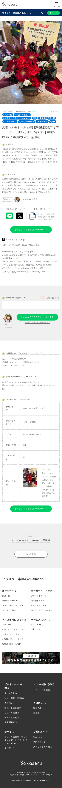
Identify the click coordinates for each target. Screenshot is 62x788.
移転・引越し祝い (13, 708)
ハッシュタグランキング (41, 610)
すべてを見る (11, 693)
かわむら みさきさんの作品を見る (37, 323)
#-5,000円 (7, 115)
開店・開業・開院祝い (15, 698)
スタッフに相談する (11, 610)
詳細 (33, 111)
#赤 (34, 118)
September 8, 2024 (36, 272)
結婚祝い (37, 713)
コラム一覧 (7, 624)
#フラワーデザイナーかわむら (16, 118)
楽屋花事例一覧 (38, 601)
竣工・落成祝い (12, 717)
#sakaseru (6, 252)
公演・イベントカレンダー (13, 629)
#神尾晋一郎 (42, 122)
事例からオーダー (10, 601)
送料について (39, 742)
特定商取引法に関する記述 (19, 775)
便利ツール (10, 748)
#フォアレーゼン (26, 122)
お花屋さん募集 (31, 772)
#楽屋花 (42, 118)
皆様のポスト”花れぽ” (11, 644)
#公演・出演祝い (22, 115)
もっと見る (31, 554)
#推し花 (51, 118)
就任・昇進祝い (12, 713)
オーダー (53, 13)
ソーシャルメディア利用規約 (41, 775)
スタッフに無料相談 (42, 747)
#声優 (52, 122)
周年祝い (9, 703)
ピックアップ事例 (38, 605)
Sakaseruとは (37, 624)
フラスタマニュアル (11, 634)
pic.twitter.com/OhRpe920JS (30, 268)
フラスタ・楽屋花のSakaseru (16, 13)
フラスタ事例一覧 (38, 596)
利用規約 (41, 772)
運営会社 (20, 772)
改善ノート (36, 629)
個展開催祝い (11, 722)
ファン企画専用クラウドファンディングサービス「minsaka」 (16, 740)
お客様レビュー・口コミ (12, 639)
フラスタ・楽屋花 (41, 690)
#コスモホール (9, 122)
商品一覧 (6, 596)
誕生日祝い (38, 708)
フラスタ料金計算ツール (12, 605)
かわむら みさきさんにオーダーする (31, 230)
